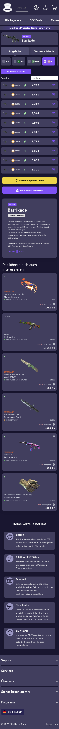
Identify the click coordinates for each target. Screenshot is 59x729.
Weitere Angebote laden (31, 180)
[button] (36, 7)
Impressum (52, 724)
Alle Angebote (13, 20)
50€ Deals (36, 20)
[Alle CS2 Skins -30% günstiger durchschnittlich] (7, 7)
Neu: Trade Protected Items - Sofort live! (30, 27)
